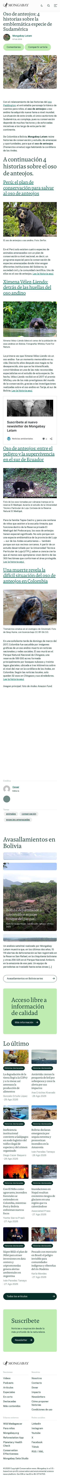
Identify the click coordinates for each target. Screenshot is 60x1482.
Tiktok (35, 1447)
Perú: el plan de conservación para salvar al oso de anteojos (28, 187)
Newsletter (21, 1340)
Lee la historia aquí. (43, 273)
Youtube (36, 1433)
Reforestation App (13, 1437)
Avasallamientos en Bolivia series (25, 978)
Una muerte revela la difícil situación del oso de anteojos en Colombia (29, 575)
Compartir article (37, 47)
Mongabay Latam (22, 35)
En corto (8, 1396)
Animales (11, 813)
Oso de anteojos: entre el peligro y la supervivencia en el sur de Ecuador (29, 453)
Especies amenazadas (18, 819)
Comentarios (14, 47)
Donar (35, 1387)
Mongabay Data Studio (15, 1458)
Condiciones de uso (42, 1409)
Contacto (37, 1383)
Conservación (29, 813)
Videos (6, 1378)
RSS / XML (38, 1451)
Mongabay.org (11, 1433)
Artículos (8, 1387)
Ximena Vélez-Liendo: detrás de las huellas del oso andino (27, 287)
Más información (24, 1022)
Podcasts (8, 1383)
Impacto (36, 1392)
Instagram (37, 1428)
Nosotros (37, 1378)
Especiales (9, 1392)
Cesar (16, 787)
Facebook (37, 1442)
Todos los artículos (17, 1296)
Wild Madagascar (12, 1423)
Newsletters (38, 1396)
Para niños (9, 1428)
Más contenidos (11, 1406)
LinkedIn (36, 1423)
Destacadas (9, 1401)
